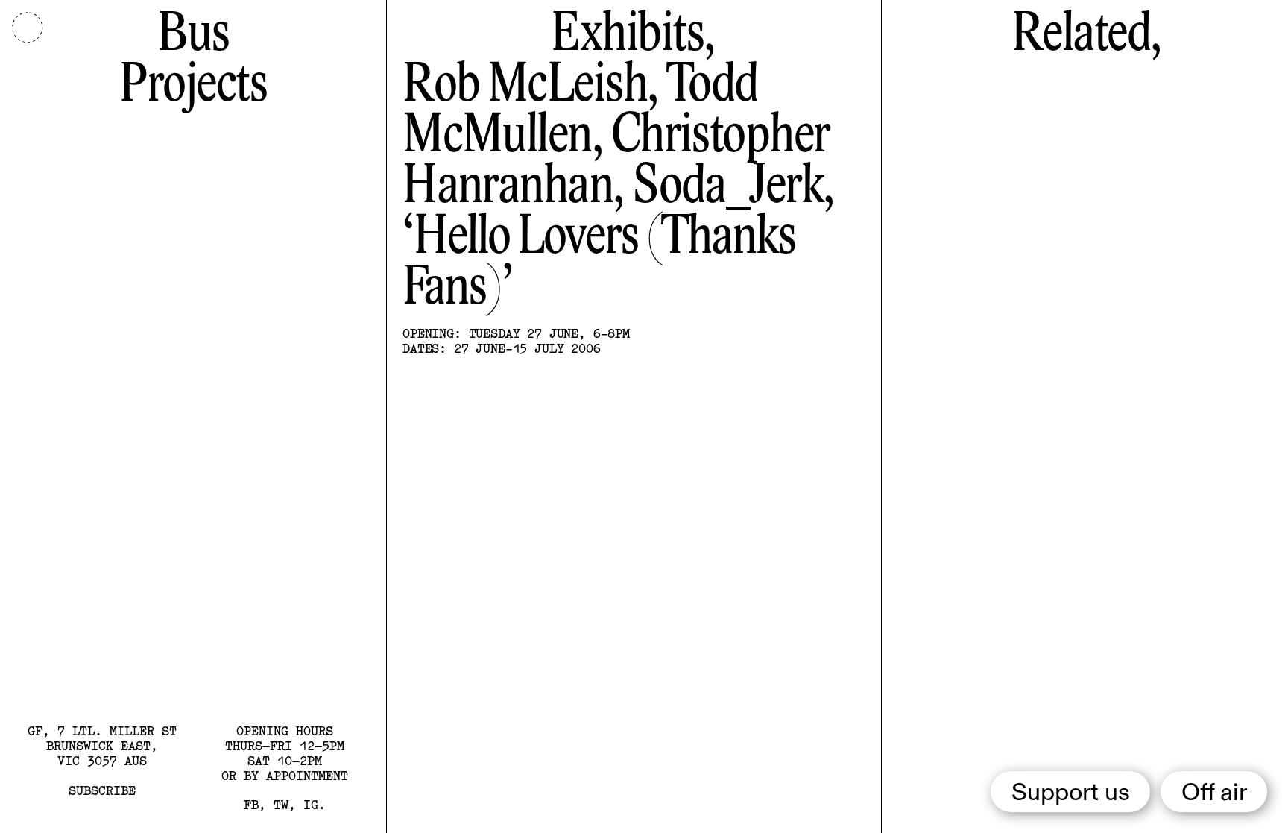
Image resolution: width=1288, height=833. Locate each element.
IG (310, 804)
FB (251, 804)
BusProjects (193, 61)
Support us (1070, 793)
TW (281, 804)
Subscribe (102, 790)
